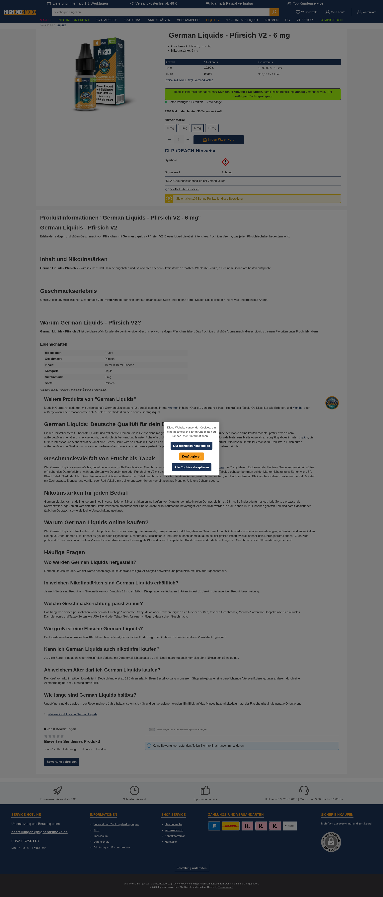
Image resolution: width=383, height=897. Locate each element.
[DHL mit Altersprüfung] (231, 826)
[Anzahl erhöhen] (188, 139)
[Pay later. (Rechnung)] (275, 826)
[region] (99, 74)
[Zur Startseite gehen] (20, 12)
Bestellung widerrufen (192, 868)
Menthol (298, 407)
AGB (96, 830)
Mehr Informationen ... (197, 435)
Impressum (101, 835)
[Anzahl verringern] (170, 139)
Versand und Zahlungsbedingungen (116, 824)
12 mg (212, 128)
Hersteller (171, 841)
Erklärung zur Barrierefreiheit (112, 847)
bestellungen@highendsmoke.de (39, 832)
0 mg (170, 128)
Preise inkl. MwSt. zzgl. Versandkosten (189, 79)
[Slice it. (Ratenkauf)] (247, 826)
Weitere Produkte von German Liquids (72, 714)
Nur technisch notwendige (191, 445)
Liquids (303, 437)
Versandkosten (182, 883)
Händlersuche (173, 824)
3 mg (184, 128)
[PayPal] (214, 826)
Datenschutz (101, 841)
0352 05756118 (25, 841)
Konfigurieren (191, 456)
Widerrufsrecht (174, 830)
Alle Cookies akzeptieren (191, 467)
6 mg (197, 128)
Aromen (173, 407)
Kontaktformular (175, 835)
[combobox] (161, 12)
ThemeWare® (225, 887)
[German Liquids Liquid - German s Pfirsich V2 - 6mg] (99, 74)
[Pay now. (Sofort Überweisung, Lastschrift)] (261, 826)
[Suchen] (274, 12)
